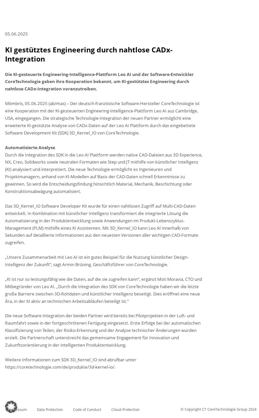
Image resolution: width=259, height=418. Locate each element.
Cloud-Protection (125, 409)
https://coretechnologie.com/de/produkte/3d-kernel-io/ (59, 367)
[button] (11, 407)
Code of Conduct (87, 409)
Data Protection (50, 409)
